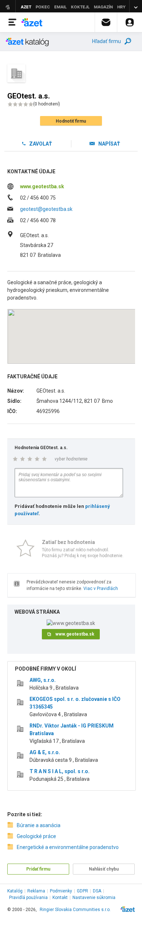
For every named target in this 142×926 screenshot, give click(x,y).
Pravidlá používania (28, 897)
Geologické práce (36, 836)
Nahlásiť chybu (104, 869)
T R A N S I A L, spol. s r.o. (59, 771)
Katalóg (15, 891)
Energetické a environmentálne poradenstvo (68, 847)
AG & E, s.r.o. (44, 752)
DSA (97, 891)
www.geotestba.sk (42, 186)
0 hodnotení (46, 104)
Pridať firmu (38, 869)
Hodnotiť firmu (71, 121)
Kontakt (60, 897)
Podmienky (61, 891)
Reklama (36, 891)
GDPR (82, 891)
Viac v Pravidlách (100, 588)
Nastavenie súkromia (93, 897)
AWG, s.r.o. (42, 680)
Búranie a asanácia (38, 825)
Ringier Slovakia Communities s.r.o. (75, 909)
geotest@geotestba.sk (46, 209)
